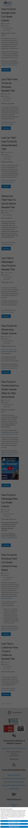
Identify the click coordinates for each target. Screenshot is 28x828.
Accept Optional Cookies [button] (14, 821)
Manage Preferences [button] (14, 826)
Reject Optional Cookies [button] (14, 823)
